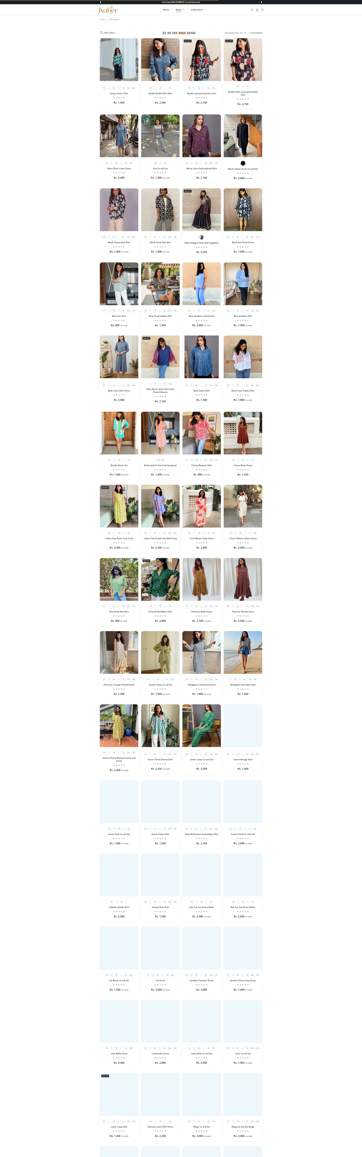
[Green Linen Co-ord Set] (201, 725)
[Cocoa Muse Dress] (243, 433)
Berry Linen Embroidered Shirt (202, 168)
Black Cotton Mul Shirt (119, 242)
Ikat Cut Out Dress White (242, 907)
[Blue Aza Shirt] (119, 283)
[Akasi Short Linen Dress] (119, 135)
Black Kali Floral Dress (243, 242)
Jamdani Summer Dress (201, 980)
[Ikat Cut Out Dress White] (243, 875)
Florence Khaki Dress (201, 611)
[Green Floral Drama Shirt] (160, 725)
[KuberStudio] (108, 9)
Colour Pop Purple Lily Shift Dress (160, 538)
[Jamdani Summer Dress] (201, 948)
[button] (100, 2)
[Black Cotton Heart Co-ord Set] (243, 135)
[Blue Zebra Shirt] (201, 357)
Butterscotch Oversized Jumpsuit (160, 465)
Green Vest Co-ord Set (119, 834)
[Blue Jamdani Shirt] (243, 283)
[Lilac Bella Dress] (119, 1021)
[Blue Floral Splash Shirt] (160, 283)
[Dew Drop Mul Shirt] (119, 579)
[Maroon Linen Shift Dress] (160, 1094)
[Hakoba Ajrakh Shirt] (119, 875)
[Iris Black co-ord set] (119, 948)
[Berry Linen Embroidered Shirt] (201, 135)
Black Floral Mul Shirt (160, 242)
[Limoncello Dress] (160, 1021)
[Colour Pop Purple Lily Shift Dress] (160, 506)
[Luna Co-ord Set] (243, 1021)
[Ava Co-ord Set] (160, 135)
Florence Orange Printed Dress (119, 684)
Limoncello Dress (160, 1053)
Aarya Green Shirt (119, 93)
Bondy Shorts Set (119, 465)
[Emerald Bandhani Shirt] (160, 579)
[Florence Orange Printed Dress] (119, 652)
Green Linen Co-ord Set (201, 759)
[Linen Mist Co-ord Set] (201, 1021)
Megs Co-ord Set (201, 1126)
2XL (128, 88)
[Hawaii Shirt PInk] (160, 875)
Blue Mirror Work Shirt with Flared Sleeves (160, 391)
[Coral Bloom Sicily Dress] (201, 506)
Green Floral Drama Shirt (160, 759)
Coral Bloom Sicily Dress (202, 538)
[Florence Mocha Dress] (243, 579)
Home (102, 19)
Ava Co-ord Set (160, 168)
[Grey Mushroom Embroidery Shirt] (201, 802)
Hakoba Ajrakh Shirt (119, 907)
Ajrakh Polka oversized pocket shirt (243, 93)
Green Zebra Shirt (160, 834)
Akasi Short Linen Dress (119, 168)
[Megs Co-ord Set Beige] (243, 1094)
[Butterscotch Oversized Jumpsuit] (160, 433)
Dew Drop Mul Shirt (119, 611)
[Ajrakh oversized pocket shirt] (201, 59)
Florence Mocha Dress (243, 611)
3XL (133, 88)
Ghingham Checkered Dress (202, 684)
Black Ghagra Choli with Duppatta (202, 242)
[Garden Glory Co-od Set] (160, 652)
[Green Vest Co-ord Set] (119, 802)
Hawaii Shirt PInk (160, 907)
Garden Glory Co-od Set (160, 684)
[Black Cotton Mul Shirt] (119, 209)
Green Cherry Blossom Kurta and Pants (119, 759)
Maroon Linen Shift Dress (160, 1126)
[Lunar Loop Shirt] (119, 1094)
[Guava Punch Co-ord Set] (243, 802)
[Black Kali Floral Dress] (243, 209)
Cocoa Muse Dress (243, 465)
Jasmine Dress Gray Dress (243, 980)
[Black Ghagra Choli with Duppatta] (201, 209)
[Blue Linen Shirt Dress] (119, 357)
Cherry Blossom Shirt (201, 465)
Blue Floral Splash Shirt (160, 316)
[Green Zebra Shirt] (160, 802)
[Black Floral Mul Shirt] (160, 209)
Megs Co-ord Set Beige (243, 1126)
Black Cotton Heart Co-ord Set (243, 168)
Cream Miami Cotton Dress (243, 538)
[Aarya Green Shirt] (119, 59)
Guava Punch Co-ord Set (243, 834)
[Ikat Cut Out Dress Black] (201, 875)
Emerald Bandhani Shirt (160, 611)
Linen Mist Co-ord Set (201, 1053)
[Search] (252, 9)
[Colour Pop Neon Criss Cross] (119, 506)
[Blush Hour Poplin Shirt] (243, 357)
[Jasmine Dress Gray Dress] (243, 948)
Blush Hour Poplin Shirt (243, 390)
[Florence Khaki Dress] (201, 579)
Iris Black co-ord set (119, 980)
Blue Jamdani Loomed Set (202, 316)
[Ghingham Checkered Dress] (201, 652)
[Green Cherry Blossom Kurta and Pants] (119, 725)
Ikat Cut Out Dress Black (201, 907)
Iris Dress (160, 980)
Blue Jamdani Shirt (243, 316)
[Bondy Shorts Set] (119, 433)
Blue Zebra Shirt (202, 390)
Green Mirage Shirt (243, 759)
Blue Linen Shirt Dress (119, 390)
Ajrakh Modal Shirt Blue (160, 93)
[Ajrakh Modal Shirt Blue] (160, 59)
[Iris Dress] (160, 948)
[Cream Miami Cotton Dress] (243, 506)
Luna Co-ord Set (243, 1053)
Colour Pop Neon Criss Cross (119, 538)
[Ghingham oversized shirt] (243, 652)
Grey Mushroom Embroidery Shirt (201, 834)
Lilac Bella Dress (119, 1053)
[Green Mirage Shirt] (243, 725)
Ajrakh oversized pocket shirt (201, 93)
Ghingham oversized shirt (243, 684)
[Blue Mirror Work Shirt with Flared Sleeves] (160, 357)
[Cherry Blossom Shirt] (201, 433)
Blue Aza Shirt (119, 316)
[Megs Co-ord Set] (201, 1094)
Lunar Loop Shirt (119, 1126)
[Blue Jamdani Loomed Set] (201, 283)
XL (123, 88)
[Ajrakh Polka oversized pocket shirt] (243, 59)
